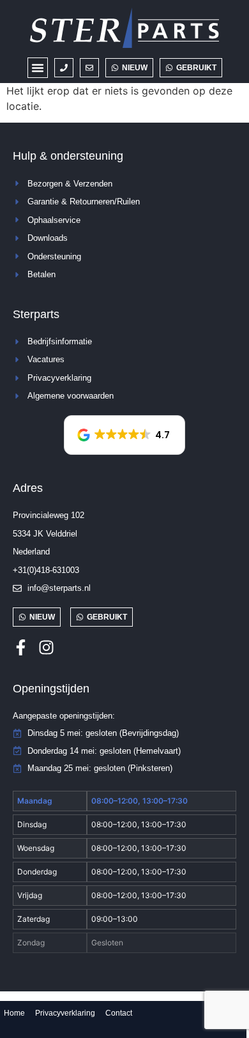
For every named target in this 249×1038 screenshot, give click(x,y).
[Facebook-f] (21, 647)
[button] (37, 67)
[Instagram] (46, 647)
